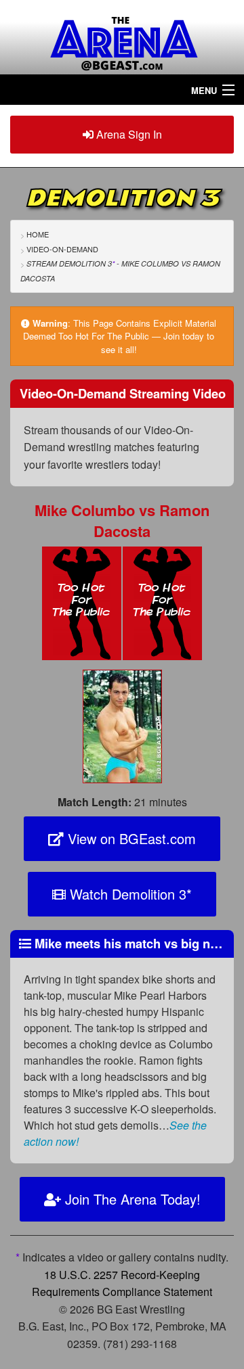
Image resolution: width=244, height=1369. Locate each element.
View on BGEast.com (130, 838)
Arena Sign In (128, 134)
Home (37, 234)
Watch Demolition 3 (129, 894)
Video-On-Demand (62, 248)
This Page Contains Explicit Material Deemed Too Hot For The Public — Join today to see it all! (119, 336)
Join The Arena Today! (131, 1199)
